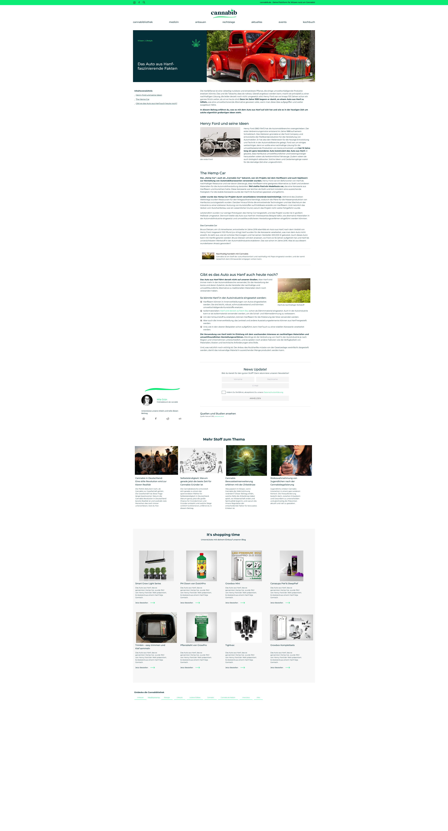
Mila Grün (162, 399)
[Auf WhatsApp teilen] (143, 418)
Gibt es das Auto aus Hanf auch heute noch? (156, 103)
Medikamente (154, 697)
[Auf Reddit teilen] (167, 418)
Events (283, 22)
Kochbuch (309, 22)
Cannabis (210, 697)
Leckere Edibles (194, 697)
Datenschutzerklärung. (273, 392)
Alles (258, 697)
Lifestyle (148, 41)
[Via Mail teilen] (179, 418)
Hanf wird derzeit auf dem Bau (234, 311)
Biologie (167, 697)
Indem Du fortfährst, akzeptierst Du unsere (255, 392)
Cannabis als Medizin (228, 697)
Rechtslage (228, 22)
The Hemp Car (142, 99)
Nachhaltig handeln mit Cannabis (232, 254)
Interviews (246, 697)
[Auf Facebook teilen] (155, 418)
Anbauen (200, 22)
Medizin (174, 22)
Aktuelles (256, 22)
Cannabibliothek (143, 22)
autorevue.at (219, 416)
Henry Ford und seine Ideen (149, 95)
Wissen (141, 41)
